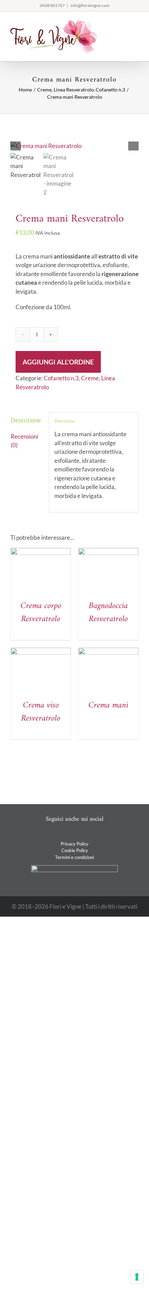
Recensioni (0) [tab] (24, 441)
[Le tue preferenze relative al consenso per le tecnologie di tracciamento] (136, 1276)
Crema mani (108, 705)
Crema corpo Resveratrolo (40, 612)
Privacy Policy (74, 844)
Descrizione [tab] (26, 420)
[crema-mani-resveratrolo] (74, 145)
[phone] (91, 833)
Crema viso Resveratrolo (40, 712)
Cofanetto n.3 (61, 378)
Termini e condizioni (74, 857)
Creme (90, 378)
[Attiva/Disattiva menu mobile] (136, 22)
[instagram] (69, 833)
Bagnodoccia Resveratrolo (108, 612)
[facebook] (58, 833)
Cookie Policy (74, 850)
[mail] (80, 833)
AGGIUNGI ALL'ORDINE (58, 362)
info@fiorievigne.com (89, 5)
